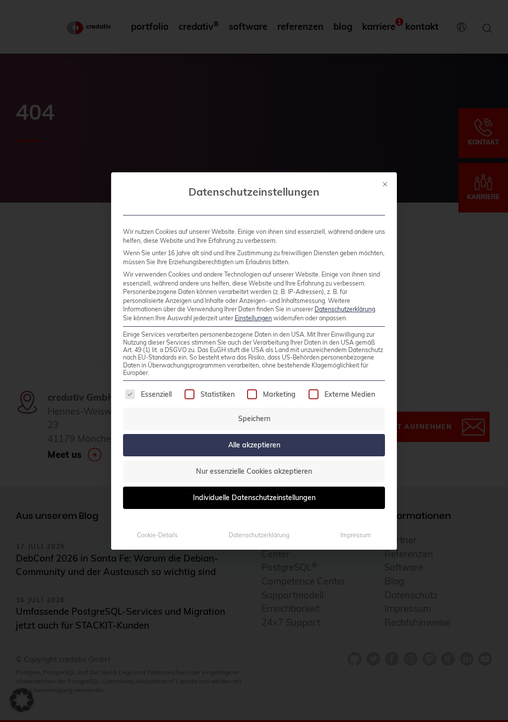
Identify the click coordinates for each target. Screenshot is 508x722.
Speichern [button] (254, 418)
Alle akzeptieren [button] (254, 444)
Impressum (355, 535)
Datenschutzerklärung (345, 309)
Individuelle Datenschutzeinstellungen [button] (254, 497)
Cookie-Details (157, 535)
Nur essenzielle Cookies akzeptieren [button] (254, 471)
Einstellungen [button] (253, 318)
